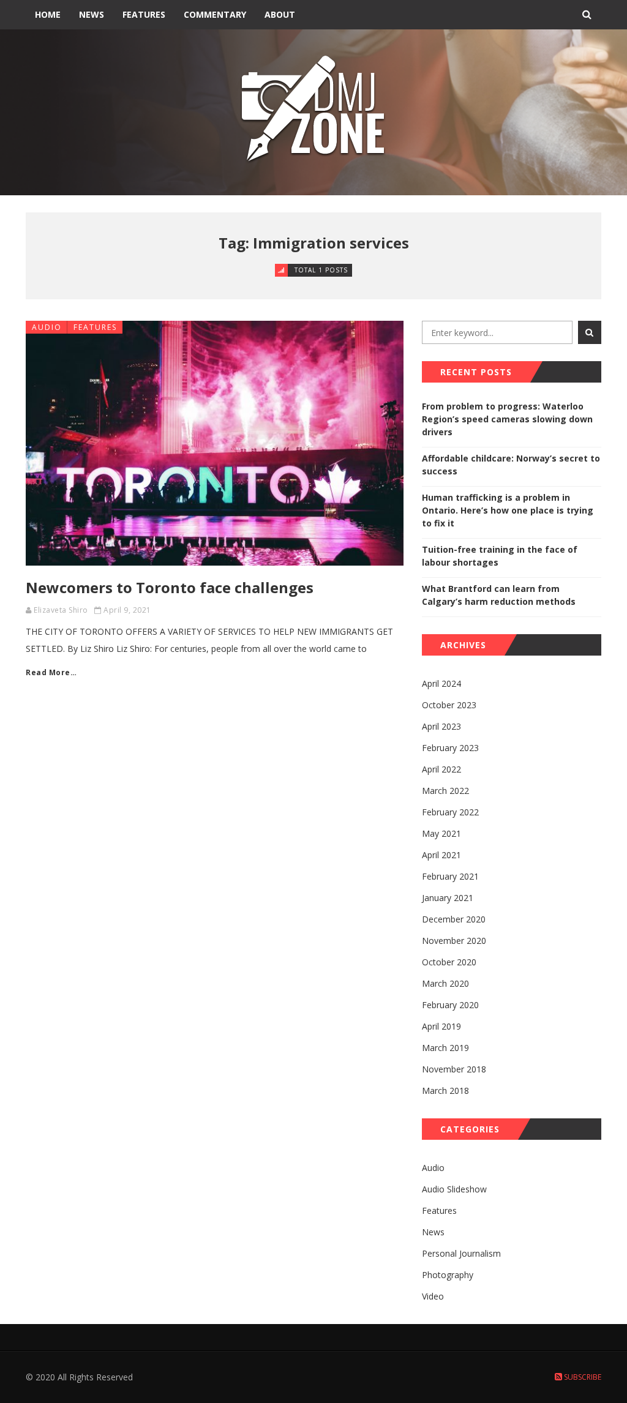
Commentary (215, 14)
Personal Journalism (461, 1253)
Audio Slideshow (454, 1189)
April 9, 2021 (127, 610)
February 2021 (450, 876)
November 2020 (454, 940)
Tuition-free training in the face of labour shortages (499, 556)
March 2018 (445, 1090)
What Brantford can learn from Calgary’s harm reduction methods (499, 595)
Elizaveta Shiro (61, 610)
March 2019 (445, 1047)
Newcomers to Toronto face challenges (170, 587)
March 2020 (445, 983)
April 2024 (441, 683)
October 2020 (449, 962)
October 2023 (449, 705)
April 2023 (441, 726)
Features (143, 14)
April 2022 (441, 769)
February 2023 (450, 748)
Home (48, 14)
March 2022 (445, 790)
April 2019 (441, 1026)
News (91, 14)
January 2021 (447, 898)
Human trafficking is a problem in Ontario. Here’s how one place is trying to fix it (507, 510)
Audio (47, 327)
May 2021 (441, 833)
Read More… (51, 672)
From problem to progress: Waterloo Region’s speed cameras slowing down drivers (507, 419)
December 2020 (454, 919)
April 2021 (441, 855)
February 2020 (450, 1005)
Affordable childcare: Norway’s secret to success (511, 464)
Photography (447, 1275)
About (280, 14)
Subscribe (581, 1377)
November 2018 (454, 1069)
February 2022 (450, 812)
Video (433, 1296)
